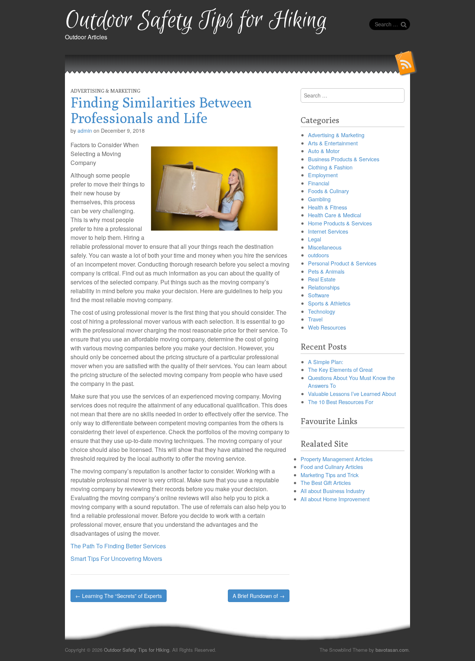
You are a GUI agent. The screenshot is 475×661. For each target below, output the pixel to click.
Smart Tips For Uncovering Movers (116, 558)
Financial (318, 183)
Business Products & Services (343, 159)
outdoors (318, 255)
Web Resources (327, 327)
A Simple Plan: (325, 362)
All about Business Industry (333, 491)
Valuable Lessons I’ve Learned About (352, 393)
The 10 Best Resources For (340, 402)
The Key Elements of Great (340, 369)
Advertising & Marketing (105, 91)
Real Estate (321, 279)
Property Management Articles (337, 459)
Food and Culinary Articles (332, 466)
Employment (323, 175)
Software (318, 295)
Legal (314, 239)
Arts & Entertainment (333, 143)
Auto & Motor (324, 151)
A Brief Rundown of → (259, 595)
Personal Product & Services (342, 263)
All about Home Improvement (335, 499)
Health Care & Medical (334, 215)
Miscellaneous (324, 247)
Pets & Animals (326, 271)
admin (85, 130)
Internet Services (328, 231)
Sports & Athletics (329, 303)
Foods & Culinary (328, 191)
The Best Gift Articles (326, 482)
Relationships (324, 287)
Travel (315, 319)
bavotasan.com (392, 649)
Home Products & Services (340, 223)
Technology (321, 311)
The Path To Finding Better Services (118, 546)
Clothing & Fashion (330, 167)
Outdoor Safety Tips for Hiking (196, 20)
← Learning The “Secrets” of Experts (118, 595)
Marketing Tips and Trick (329, 475)
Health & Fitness (327, 207)
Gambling (319, 199)
